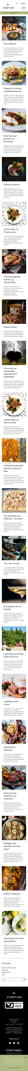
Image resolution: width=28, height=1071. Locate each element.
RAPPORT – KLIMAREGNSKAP (14, 1032)
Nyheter (5, 970)
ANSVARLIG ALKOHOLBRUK (14, 1027)
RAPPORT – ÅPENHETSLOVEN (14, 1029)
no (22, 3)
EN (25, 3)
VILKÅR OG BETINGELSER (14, 1031)
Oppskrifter (6, 972)
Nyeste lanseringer (9, 968)
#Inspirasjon (5, 13)
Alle (3, 975)
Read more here (14, 1067)
